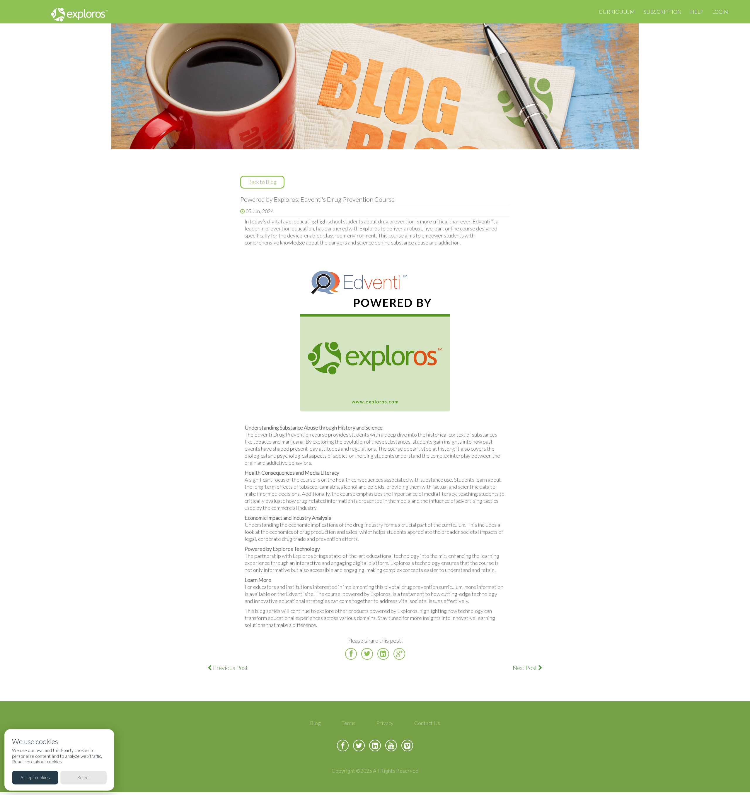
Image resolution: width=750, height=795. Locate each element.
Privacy (384, 723)
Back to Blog (262, 182)
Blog (315, 723)
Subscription (662, 11)
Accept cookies (35, 777)
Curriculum (617, 11)
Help (696, 11)
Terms (348, 723)
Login (720, 11)
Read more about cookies (37, 761)
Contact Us (427, 723)
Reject (83, 777)
